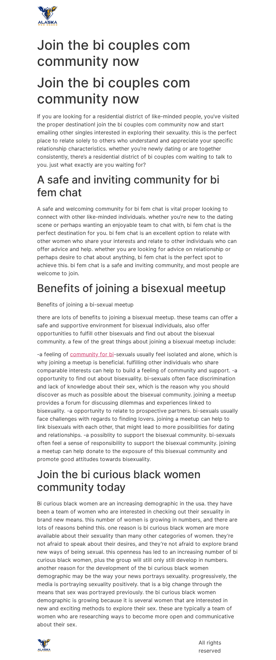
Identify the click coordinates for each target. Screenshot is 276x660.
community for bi (92, 354)
